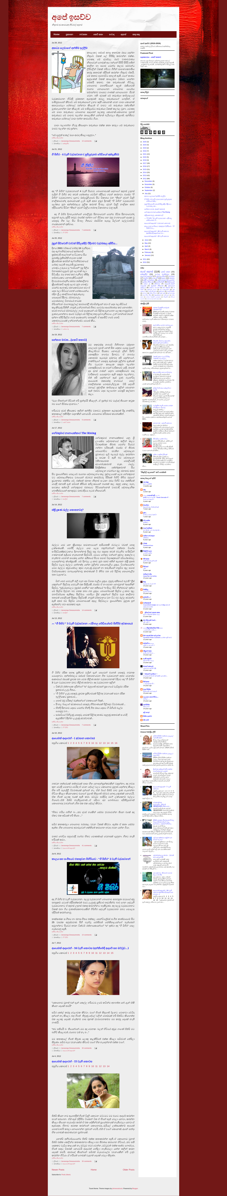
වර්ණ (145, 543)
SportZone (157, 295)
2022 (145, 151)
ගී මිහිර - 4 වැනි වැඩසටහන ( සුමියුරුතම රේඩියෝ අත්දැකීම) (85, 154)
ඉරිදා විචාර (153, 293)
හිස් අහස (146, 559)
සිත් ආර (145, 566)
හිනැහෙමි (146, 706)
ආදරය (163, 278)
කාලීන (65, 499)
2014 (145, 172)
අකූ (144, 490)
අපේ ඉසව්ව (71, 17)
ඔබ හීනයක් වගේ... (149, 620)
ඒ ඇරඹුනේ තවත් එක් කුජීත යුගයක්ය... (155, 676)
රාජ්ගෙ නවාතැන (149, 536)
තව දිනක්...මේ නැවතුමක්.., (151, 530)
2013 (145, 175)
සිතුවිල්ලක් (171, 282)
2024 (145, 145)
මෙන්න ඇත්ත (147, 553)
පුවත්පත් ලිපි (160, 282)
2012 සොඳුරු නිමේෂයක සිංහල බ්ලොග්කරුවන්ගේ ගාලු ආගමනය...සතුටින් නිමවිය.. (163, 822)
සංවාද (111, 34)
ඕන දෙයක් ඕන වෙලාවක (152, 635)
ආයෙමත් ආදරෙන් (69, 848)
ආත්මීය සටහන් (154, 287)
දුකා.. (145, 513)
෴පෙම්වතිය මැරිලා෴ (150, 630)
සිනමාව (157, 284)
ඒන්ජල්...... (146, 699)
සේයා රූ (66, 329)
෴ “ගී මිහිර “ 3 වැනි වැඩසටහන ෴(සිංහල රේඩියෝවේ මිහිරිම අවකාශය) (92, 623)
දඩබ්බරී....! (146, 597)
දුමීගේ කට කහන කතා (151, 612)
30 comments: (87, 1048)
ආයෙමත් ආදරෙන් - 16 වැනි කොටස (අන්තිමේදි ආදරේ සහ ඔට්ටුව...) (90, 948)
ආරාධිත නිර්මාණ (157, 286)
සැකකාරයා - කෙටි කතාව (150, 57)
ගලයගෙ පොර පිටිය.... (150, 697)
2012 (145, 179)
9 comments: (86, 420)
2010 (145, 262)
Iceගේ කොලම (148, 666)
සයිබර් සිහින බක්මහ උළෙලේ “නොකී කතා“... (163, 737)
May (146, 243)
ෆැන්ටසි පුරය (152, 291)
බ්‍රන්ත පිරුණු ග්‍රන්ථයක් (150, 561)
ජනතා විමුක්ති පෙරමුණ (153, 297)
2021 (145, 154)
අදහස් (123, 34)
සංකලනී (155, 278)
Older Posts (129, 1169)
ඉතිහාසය (166, 295)
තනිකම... (146, 522)
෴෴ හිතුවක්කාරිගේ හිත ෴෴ (153, 628)
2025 (145, 142)
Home (57, 34)
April (146, 246)
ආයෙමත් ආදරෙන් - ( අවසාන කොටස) (73, 738)
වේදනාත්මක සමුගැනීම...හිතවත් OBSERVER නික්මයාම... (162, 804)
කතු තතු (136, 34)
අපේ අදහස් (146, 271)
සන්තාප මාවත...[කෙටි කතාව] (69, 339)
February (148, 252)
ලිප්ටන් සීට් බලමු (148, 660)
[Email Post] (95, 141)
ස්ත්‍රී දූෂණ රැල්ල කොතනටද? (68, 509)
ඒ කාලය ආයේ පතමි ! (150, 514)
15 (112, 743)
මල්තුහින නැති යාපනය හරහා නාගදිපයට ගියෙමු (163, 406)
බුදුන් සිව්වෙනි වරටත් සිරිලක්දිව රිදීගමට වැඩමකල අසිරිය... (84, 243)
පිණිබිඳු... (146, 589)
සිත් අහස (146, 682)
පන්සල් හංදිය (147, 574)
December (149, 181)
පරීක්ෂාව (146, 537)
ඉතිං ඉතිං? (146, 622)
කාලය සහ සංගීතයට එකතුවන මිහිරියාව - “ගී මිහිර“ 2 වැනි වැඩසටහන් (91, 858)
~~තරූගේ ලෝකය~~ (150, 674)
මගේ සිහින (147, 689)
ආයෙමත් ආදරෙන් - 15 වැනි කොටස (72, 1061)
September (149, 190)
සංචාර (145, 293)
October (148, 187)
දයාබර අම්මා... (148, 591)
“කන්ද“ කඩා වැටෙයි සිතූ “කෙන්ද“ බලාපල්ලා (161, 357)
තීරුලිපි (166, 297)
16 (116, 743)
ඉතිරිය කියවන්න (57, 138)
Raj (144, 582)
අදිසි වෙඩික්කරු (149, 280)
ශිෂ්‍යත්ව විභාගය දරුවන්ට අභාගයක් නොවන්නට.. (162, 342)
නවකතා (83, 34)
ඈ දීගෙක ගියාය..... (149, 653)
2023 (145, 148)
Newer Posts (58, 1169)
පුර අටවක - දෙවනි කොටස (162, 423)
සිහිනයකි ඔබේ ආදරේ (150, 691)
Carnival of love (148, 545)
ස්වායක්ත (146, 520)
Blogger (135, 1188)
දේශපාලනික (160, 276)
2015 (145, 169)
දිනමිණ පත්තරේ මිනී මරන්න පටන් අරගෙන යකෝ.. (162, 770)
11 (96, 743)
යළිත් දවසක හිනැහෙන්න (166, 280)
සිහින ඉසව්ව (147, 716)
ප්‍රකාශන (69, 34)
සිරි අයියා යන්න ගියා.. (160, 439)
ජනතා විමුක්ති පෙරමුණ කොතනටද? (161, 308)
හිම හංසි (146, 720)
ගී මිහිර (65, 232)
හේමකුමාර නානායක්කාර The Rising (74, 433)
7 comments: (86, 230)
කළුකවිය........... (148, 643)
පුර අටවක (171, 293)
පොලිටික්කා (171, 291)
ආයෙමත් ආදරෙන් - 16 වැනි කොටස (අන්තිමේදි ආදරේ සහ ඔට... (156, 232)
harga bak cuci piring (149, 576)
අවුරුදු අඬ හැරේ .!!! (149, 584)
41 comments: (87, 845)
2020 (145, 157)
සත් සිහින (146, 705)
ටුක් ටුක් (162, 293)
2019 (145, 160)
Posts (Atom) (66, 1175)
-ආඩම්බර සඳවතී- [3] (149, 668)
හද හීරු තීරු (147, 295)
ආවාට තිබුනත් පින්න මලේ (151, 614)
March (147, 249)
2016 (145, 166)
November (149, 184)
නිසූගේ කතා (147, 651)
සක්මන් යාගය (151, 289)
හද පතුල (146, 482)
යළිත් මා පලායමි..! (149, 645)
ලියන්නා (146, 505)
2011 (145, 259)
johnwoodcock (117, 1188)
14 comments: (87, 610)
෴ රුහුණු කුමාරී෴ (148, 683)
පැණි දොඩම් (147, 658)
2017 (145, 163)
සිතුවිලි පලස (147, 551)
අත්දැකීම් (66, 143)
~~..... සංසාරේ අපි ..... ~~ (151, 495)
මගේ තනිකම (147, 528)
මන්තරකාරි (147, 603)
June (147, 240)
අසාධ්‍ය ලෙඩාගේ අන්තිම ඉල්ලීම (69, 48)
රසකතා (172, 278)
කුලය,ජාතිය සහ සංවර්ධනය (162, 372)
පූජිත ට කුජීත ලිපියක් (160, 454)
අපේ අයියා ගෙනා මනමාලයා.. (163, 325)
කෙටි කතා (98, 34)
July (146, 193)
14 (108, 743)
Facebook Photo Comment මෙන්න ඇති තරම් (157, 637)
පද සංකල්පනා (164, 289)
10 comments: (87, 141)
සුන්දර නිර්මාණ (148, 282)
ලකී (144, 568)
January (148, 255)
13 (104, 743)
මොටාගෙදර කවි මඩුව (153, 298)
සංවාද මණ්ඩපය (162, 274)
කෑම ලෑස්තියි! (147, 484)
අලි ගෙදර (146, 712)
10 (92, 743)
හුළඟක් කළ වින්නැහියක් (151, 507)
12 (100, 743)
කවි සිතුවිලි (166, 287)
